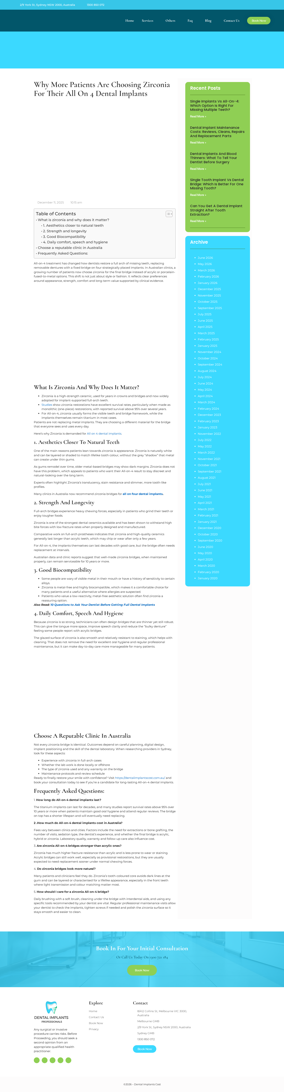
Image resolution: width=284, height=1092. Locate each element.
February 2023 (208, 421)
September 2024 (210, 364)
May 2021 (204, 496)
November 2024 (209, 352)
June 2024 (205, 383)
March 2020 (206, 565)
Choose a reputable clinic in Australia (70, 248)
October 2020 (208, 534)
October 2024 (208, 358)
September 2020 (210, 540)
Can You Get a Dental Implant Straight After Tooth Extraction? (216, 210)
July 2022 (205, 440)
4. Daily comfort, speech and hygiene (75, 242)
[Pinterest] (252, 5)
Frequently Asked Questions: (63, 253)
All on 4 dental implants (104, 433)
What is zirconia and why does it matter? (73, 220)
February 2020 (208, 572)
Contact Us (231, 20)
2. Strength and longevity (65, 231)
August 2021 (206, 477)
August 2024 (207, 371)
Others (170, 20)
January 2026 (207, 283)
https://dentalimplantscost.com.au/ (140, 778)
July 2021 (204, 484)
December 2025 (209, 289)
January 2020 (208, 578)
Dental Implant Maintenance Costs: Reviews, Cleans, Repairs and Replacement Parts (217, 131)
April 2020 (205, 559)
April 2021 (205, 503)
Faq (190, 20)
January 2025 (207, 346)
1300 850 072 (95, 5)
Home (129, 20)
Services (147, 20)
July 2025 (204, 314)
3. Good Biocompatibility (64, 237)
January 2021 (207, 522)
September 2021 (209, 471)
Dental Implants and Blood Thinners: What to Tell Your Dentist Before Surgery (213, 157)
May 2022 (205, 446)
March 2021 (206, 509)
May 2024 (205, 389)
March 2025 (206, 333)
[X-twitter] (260, 5)
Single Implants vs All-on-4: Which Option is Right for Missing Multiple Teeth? (214, 105)
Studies (47, 405)
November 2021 (209, 459)
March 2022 (206, 452)
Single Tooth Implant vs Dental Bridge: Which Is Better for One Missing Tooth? (217, 184)
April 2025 (205, 327)
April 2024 (205, 396)
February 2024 (208, 408)
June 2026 (205, 258)
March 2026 (206, 270)
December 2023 (209, 415)
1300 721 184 (159, 957)
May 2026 (205, 264)
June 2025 (205, 320)
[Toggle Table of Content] (167, 214)
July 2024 (205, 377)
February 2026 (208, 276)
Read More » (198, 116)
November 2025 (209, 295)
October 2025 (207, 301)
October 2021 (207, 465)
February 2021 (208, 515)
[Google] (236, 5)
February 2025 (208, 339)
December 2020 (209, 528)
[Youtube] (267, 5)
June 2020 (205, 547)
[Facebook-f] (244, 5)
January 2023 (207, 427)
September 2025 (210, 308)
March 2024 (206, 402)
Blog (208, 20)
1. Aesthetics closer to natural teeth (73, 225)
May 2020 (205, 553)
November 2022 (209, 434)
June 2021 (205, 490)
